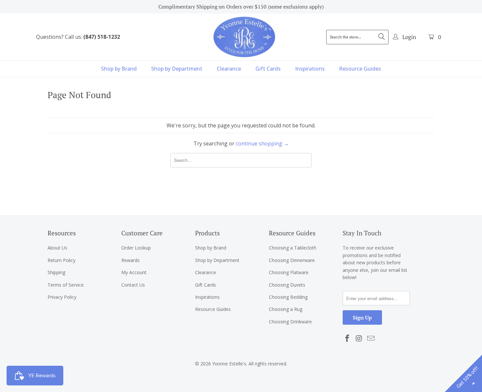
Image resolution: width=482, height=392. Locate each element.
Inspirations (310, 68)
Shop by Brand (119, 68)
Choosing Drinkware (290, 321)
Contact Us (133, 285)
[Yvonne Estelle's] (244, 36)
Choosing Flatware (289, 272)
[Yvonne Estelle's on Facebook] (347, 338)
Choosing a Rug (285, 309)
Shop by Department (176, 68)
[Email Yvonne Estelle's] (371, 338)
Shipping (56, 272)
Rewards (130, 260)
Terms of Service (66, 285)
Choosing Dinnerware (292, 260)
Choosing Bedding (288, 297)
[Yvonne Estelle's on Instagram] (359, 338)
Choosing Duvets (287, 285)
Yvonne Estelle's (229, 363)
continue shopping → (262, 143)
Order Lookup (136, 248)
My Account (134, 272)
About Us (57, 248)
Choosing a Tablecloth (292, 248)
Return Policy (61, 260)
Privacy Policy (62, 297)
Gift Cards (268, 68)
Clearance (229, 68)
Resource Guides (360, 68)
